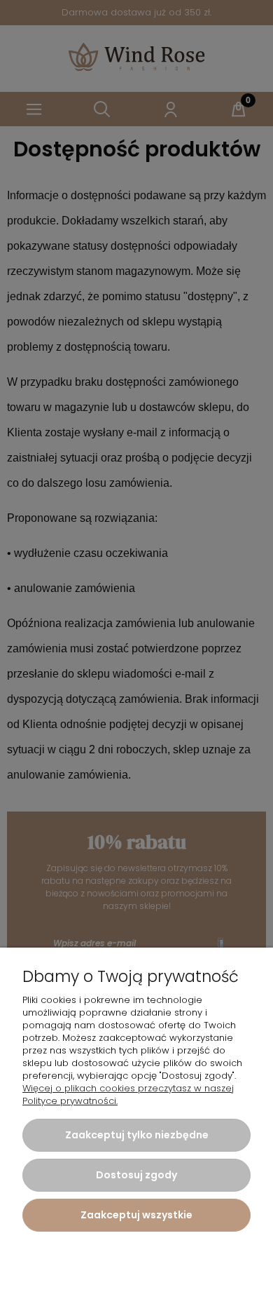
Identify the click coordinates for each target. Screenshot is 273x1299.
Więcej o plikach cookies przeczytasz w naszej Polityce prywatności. (128, 1095)
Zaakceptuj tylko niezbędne (137, 1135)
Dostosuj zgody (136, 1175)
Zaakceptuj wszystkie (136, 1215)
